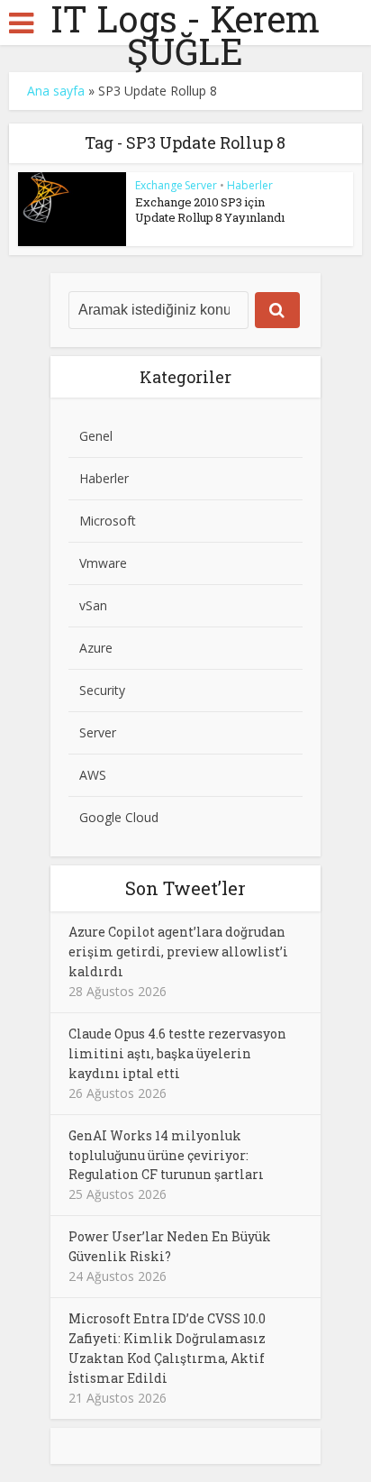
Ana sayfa (56, 90)
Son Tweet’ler (185, 888)
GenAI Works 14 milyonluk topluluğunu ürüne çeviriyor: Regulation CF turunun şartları (166, 1155)
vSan (93, 605)
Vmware (103, 563)
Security (102, 690)
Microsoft (107, 520)
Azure (96, 647)
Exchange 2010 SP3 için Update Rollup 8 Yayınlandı (210, 209)
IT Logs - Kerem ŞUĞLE (185, 35)
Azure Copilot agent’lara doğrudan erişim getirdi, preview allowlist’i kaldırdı (178, 951)
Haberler (250, 185)
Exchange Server (176, 185)
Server (97, 732)
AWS (92, 774)
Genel (96, 435)
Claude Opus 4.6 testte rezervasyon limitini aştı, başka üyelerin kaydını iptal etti (177, 1053)
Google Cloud (118, 817)
